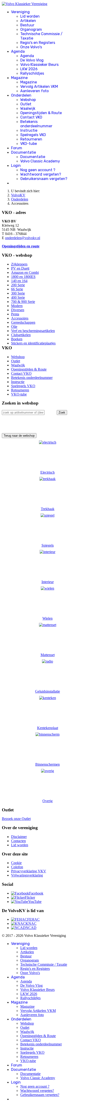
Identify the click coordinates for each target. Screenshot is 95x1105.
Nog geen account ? (37, 170)
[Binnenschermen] (47, 734)
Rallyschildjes (32, 73)
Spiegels (48, 545)
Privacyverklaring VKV (28, 871)
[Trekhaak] (47, 479)
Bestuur (27, 25)
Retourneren (31, 139)
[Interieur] (47, 552)
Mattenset (48, 655)
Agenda (18, 51)
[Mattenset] (47, 625)
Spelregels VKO (33, 135)
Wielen (47, 618)
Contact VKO (31, 117)
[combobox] (23, 412)
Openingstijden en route (20, 246)
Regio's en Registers (37, 42)
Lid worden (30, 16)
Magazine (19, 78)
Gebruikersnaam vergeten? (43, 179)
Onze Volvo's (31, 47)
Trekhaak (47, 509)
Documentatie (23, 152)
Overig (47, 801)
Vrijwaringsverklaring (27, 875)
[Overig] (47, 771)
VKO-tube (28, 143)
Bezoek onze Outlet (16, 819)
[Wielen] (47, 588)
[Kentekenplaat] (47, 698)
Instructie (28, 130)
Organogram (31, 29)
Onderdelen (21, 95)
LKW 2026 (29, 69)
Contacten (18, 841)
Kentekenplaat (47, 728)
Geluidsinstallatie (47, 691)
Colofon (17, 867)
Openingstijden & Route (41, 113)
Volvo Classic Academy (40, 161)
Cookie (16, 863)
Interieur (48, 582)
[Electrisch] (47, 442)
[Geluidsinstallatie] (47, 661)
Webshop (28, 99)
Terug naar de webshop (19, 435)
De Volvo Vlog (32, 60)
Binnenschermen (47, 764)
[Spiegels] (47, 515)
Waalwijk (27, 108)
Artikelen (28, 20)
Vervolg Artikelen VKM (39, 86)
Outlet (25, 104)
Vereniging (20, 12)
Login (16, 165)
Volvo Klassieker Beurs (39, 64)
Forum (16, 148)
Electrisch (47, 472)
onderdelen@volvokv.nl (22, 238)
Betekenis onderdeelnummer (36, 123)
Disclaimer (19, 837)
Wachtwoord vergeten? (40, 174)
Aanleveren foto (34, 91)
